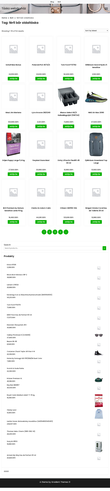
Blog (52, 2)
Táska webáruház (14, 8)
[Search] (104, 248)
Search (7, 244)
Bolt (59, 2)
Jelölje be (13, 78)
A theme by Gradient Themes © (55, 482)
